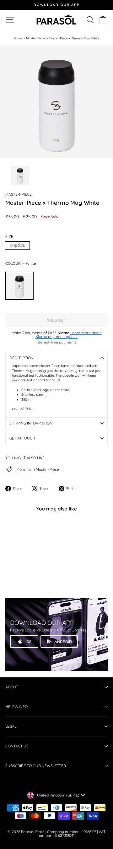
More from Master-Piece (37, 469)
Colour (20, 263)
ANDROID (63, 641)
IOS (28, 641)
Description (21, 357)
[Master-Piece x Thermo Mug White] (19, 286)
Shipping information (30, 423)
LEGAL (10, 726)
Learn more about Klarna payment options (68, 334)
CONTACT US (17, 746)
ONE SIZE (17, 245)
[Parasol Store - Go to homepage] (56, 20)
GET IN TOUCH (22, 438)
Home (18, 38)
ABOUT (11, 687)
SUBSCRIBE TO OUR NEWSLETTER (35, 765)
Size (9, 237)
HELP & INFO (16, 706)
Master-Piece (35, 38)
